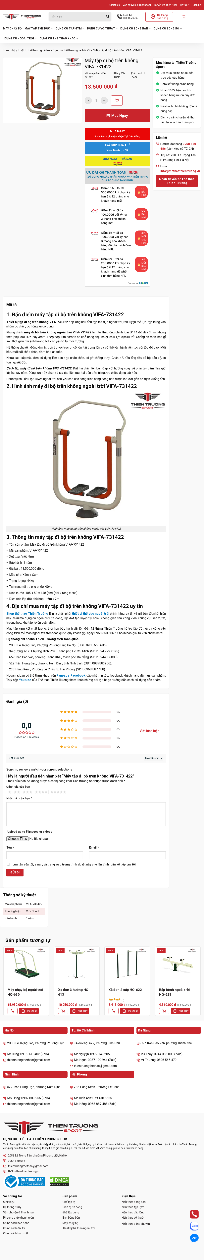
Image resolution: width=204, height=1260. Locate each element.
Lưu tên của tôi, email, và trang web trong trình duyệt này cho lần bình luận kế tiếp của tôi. (74, 864)
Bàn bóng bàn (71, 1217)
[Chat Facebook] (190, 1238)
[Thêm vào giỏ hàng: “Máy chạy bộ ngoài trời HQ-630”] (13, 1011)
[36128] (117, 100)
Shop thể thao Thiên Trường (27, 613)
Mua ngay (32, 1011)
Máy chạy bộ (12, 28)
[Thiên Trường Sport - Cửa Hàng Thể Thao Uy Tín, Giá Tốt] (23, 17)
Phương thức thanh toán (18, 1217)
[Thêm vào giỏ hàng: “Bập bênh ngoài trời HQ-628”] (164, 1011)
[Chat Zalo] (190, 1226)
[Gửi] (107, 17)
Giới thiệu (114, 4)
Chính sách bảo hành (16, 1223)
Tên (10, 847)
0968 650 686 (16, 1160)
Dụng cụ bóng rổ (166, 28)
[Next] (201, 984)
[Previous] (3, 984)
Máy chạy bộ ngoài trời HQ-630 (25, 992)
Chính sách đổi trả (14, 1228)
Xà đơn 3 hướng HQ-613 (74, 992)
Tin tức (183, 4)
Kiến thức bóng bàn (134, 1201)
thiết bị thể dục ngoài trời (90, 613)
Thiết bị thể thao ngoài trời (34, 50)
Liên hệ (197, 4)
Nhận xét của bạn (19, 798)
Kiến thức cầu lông (133, 1212)
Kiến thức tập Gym (133, 1207)
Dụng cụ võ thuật (101, 28)
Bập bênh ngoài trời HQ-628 (174, 992)
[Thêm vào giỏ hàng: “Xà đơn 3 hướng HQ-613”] (63, 1011)
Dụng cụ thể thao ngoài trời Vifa (72, 50)
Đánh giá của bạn (18, 786)
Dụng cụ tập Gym (69, 28)
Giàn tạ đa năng (72, 1207)
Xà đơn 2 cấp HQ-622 (125, 990)
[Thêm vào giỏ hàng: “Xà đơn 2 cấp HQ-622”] (114, 1011)
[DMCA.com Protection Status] (59, 1182)
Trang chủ (9, 50)
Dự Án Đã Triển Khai (165, 4)
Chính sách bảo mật (15, 1233)
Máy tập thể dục (37, 28)
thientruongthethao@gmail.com (28, 1166)
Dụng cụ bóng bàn (134, 28)
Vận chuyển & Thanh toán (137, 4)
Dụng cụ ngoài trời (19, 38)
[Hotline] (190, 1214)
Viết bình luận (149, 731)
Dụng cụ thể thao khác (57, 38)
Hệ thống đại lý (12, 1207)
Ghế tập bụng (71, 1212)
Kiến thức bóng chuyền (136, 1223)
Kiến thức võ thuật (133, 1217)
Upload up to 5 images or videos (29, 831)
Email (94, 847)
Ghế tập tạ (69, 1201)
